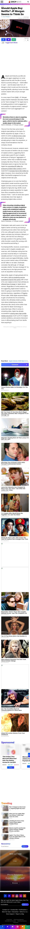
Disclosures (15, 922)
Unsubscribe (14, 909)
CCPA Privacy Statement (19, 919)
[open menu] (2, 1)
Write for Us (23, 912)
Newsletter (15, 912)
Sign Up (25, 846)
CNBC (17, 97)
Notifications (23, 909)
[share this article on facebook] (3, 39)
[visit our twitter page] (9, 895)
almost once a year (19, 136)
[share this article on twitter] (8, 39)
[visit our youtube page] (20, 895)
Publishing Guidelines (22, 921)
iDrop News (11, 924)
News (2, 6)
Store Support (10, 914)
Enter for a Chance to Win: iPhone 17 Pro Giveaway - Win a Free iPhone (15, 4)
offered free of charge (8, 284)
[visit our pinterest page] (13, 895)
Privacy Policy (9, 919)
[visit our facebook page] (5, 895)
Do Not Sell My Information (10, 921)
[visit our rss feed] (24, 895)
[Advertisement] (15, 59)
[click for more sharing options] (13, 39)
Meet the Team (6, 912)
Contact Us (5, 909)
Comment (19, 364)
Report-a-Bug (20, 914)
